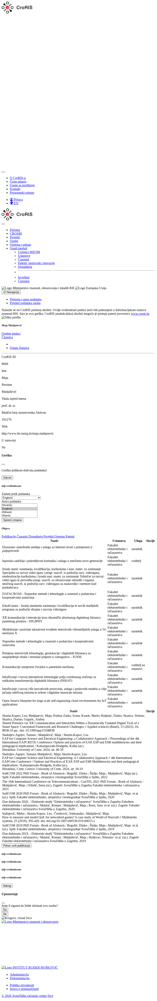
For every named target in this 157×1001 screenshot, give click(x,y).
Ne (5, 914)
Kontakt (15, 189)
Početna (15, 230)
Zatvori (7, 477)
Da (5, 909)
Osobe (14, 241)
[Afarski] (19, 515)
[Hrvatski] (19, 505)
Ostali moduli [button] (18, 248)
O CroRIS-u (18, 178)
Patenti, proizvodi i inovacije (36, 263)
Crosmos (23, 281)
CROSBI (16, 233)
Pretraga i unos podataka (25, 299)
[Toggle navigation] (3, 172)
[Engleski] (19, 509)
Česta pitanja (18, 181)
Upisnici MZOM (29, 252)
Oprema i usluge (20, 244)
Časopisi (23, 259)
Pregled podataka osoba (25, 303)
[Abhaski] (19, 512)
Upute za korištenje (22, 185)
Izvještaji (23, 277)
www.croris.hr (140, 313)
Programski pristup (22, 192)
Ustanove (24, 255)
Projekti (15, 237)
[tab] (11, 333)
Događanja (25, 266)
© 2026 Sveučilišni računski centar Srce (27, 996)
